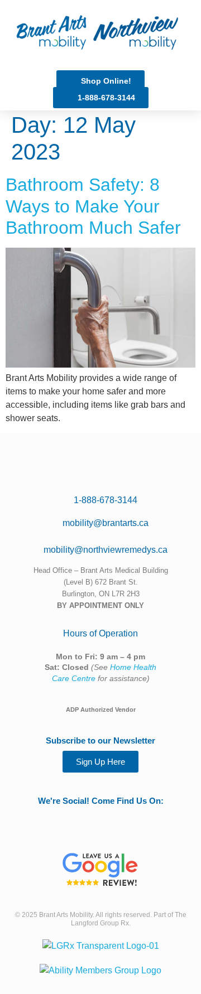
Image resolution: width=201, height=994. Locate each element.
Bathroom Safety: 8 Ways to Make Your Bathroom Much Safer (93, 206)
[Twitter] (77, 816)
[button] (145, 32)
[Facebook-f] (100, 816)
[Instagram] (124, 816)
